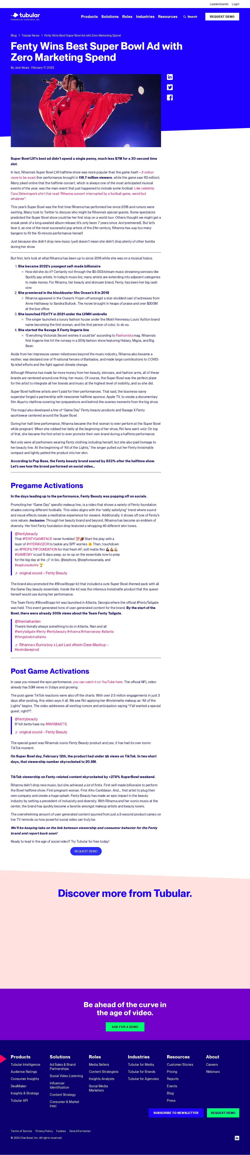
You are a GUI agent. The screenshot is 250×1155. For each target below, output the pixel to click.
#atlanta (108, 631)
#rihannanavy (91, 631)
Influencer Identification (59, 1085)
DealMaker (19, 1086)
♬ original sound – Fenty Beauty (41, 573)
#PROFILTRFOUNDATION (38, 549)
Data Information (80, 1131)
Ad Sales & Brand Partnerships (63, 1066)
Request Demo (222, 16)
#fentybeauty (56, 631)
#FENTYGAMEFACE (38, 539)
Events (172, 1086)
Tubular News (30, 35)
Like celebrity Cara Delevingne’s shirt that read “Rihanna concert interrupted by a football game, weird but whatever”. (82, 193)
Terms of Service (21, 1131)
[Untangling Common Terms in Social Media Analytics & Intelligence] (125, 943)
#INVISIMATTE (56, 724)
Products (21, 1057)
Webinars (213, 1072)
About (212, 1057)
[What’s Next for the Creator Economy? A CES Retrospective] (47, 943)
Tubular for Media (141, 1064)
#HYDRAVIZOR (38, 544)
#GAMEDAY (24, 554)
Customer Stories (180, 1064)
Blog (14, 35)
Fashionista (124, 335)
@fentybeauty (26, 533)
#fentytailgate (25, 631)
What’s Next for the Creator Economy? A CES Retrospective (43, 961)
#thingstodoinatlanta (30, 637)
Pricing (172, 1072)
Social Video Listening (66, 1076)
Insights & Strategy (25, 1093)
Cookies (61, 1131)
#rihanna (73, 631)
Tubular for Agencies (143, 1079)
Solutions (60, 1057)
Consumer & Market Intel (64, 1104)
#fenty (41, 631)
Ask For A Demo (125, 1027)
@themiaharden (28, 621)
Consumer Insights (25, 1079)
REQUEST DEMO (85, 851)
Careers (212, 1064)
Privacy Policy (44, 1131)
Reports (173, 1079)
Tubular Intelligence (25, 1064)
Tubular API (19, 1100)
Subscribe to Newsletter (176, 1113)
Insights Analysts (102, 1079)
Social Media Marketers (98, 1088)
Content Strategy (63, 1095)
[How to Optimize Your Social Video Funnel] (203, 943)
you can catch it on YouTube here (97, 682)
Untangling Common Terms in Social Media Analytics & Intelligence (122, 961)
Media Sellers (99, 1064)
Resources (178, 1057)
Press (171, 1100)
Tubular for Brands (141, 1072)
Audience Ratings (24, 1072)
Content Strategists (104, 1072)
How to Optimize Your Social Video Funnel (200, 958)
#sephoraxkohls (26, 565)
